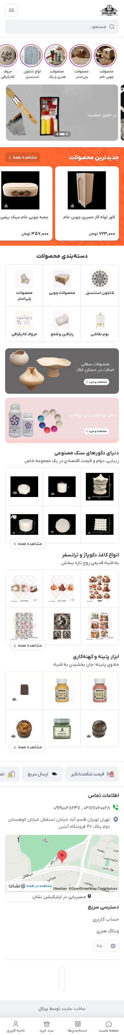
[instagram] (113, 946)
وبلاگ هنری (107, 931)
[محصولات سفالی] (62, 371)
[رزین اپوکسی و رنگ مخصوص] (62, 420)
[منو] (11, 10)
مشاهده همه (25, 157)
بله (99, 946)
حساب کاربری (106, 919)
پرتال (43, 1009)
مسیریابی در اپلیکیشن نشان (59, 897)
